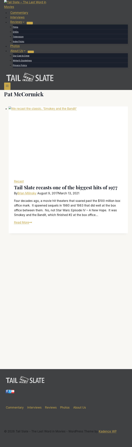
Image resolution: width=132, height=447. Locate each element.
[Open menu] (7, 86)
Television (18, 36)
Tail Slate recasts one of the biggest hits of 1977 (66, 187)
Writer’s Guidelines (22, 60)
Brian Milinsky (27, 193)
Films (15, 27)
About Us (79, 407)
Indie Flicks (18, 41)
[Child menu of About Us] (31, 52)
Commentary (19, 12)
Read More (23, 222)
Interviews (17, 17)
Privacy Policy (20, 65)
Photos (15, 46)
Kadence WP (108, 431)
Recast (19, 181)
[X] (9, 391)
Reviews (51, 407)
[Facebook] (7, 391)
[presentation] (68, 140)
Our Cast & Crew (21, 55)
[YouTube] (12, 391)
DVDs (16, 32)
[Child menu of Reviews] (30, 23)
